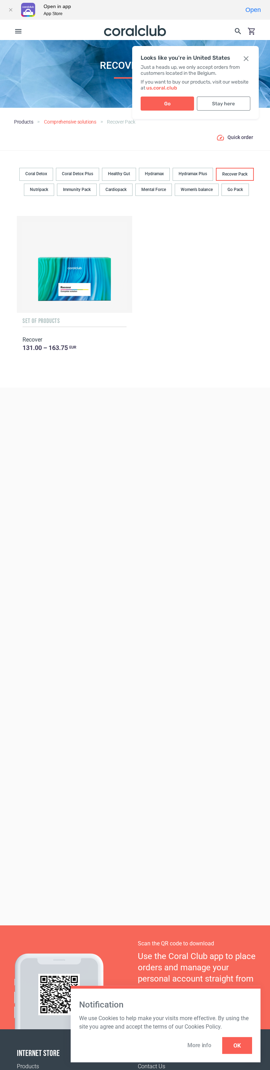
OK (237, 1045)
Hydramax (154, 173)
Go (167, 104)
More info (199, 1045)
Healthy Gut (119, 173)
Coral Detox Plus (77, 173)
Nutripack (39, 189)
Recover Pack (235, 174)
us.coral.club (161, 88)
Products (28, 1066)
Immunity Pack (77, 189)
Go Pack (235, 189)
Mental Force (153, 189)
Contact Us (151, 1066)
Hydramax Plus (193, 173)
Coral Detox (36, 173)
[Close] (10, 10)
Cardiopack (116, 189)
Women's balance (197, 189)
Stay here (223, 104)
